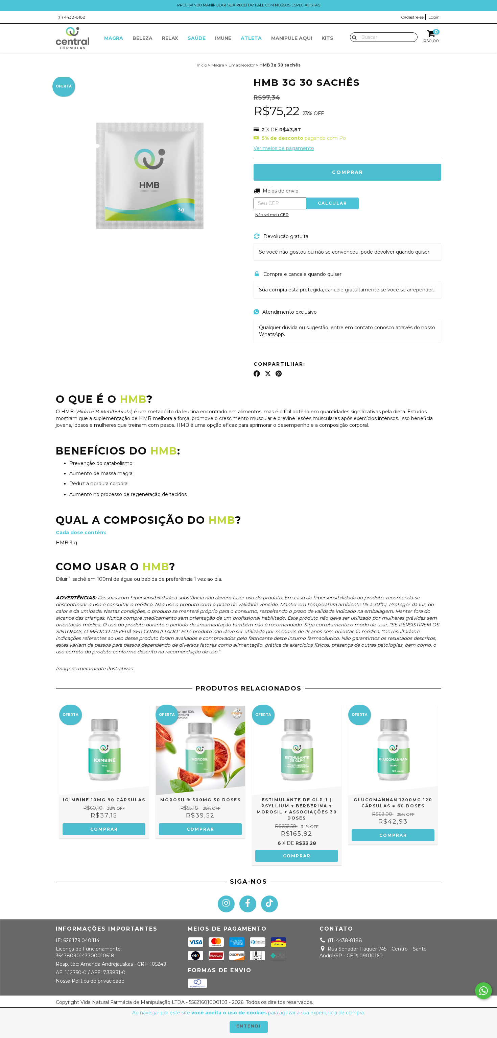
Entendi (248, 1026)
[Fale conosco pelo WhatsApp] (483, 990)
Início (202, 65)
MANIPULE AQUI (291, 38)
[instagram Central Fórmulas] (226, 904)
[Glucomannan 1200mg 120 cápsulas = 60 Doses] (393, 750)
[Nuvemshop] (411, 1004)
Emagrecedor (242, 65)
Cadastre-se (412, 17)
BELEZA (142, 38)
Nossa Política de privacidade (90, 981)
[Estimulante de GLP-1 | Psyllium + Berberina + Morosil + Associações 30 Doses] (296, 750)
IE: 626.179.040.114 (77, 940)
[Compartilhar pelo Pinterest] (279, 373)
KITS (327, 38)
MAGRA (113, 38)
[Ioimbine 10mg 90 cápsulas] (104, 750)
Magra (217, 65)
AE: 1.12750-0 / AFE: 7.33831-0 (90, 972)
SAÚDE (197, 38)
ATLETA (251, 38)
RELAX (170, 38)
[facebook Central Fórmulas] (247, 904)
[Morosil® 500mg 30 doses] (200, 750)
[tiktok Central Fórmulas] (269, 904)
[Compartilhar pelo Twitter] (268, 373)
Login (434, 17)
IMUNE (223, 38)
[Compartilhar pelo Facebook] (257, 373)
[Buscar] (353, 37)
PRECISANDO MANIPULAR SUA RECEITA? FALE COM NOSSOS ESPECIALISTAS (248, 5)
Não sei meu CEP (272, 214)
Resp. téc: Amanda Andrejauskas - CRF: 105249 (111, 964)
